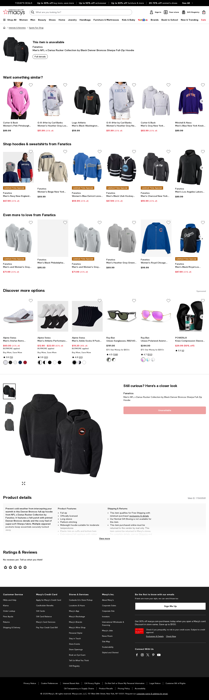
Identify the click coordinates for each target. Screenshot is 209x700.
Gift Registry (74, 666)
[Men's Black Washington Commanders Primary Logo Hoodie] (87, 100)
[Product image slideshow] (61, 436)
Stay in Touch (75, 638)
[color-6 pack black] (59, 362)
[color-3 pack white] (54, 362)
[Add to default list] (31, 85)
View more (104, 538)
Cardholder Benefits (44, 606)
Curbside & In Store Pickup (80, 600)
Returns (114, 537)
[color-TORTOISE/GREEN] (114, 360)
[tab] (9, 391)
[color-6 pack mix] (40, 362)
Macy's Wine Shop (77, 627)
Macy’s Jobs (107, 631)
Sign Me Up (170, 606)
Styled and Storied (110, 652)
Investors (106, 616)
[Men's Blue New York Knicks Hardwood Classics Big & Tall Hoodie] (190, 100)
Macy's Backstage (77, 616)
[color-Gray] (15, 362)
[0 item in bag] (204, 12)
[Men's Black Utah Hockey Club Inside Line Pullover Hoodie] (121, 167)
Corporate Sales (109, 606)
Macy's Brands (75, 622)
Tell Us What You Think (79, 660)
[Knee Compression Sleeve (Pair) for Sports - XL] (190, 316)
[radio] (5, 362)
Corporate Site (108, 611)
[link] (18, 126)
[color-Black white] (79, 362)
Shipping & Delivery (11, 627)
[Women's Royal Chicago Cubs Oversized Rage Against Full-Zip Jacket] (156, 238)
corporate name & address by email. (152, 694)
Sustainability (107, 647)
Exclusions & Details (155, 636)
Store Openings (76, 649)
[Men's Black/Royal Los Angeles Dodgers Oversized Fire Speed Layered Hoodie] (190, 238)
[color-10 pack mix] (45, 362)
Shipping (143, 534)
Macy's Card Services (45, 622)
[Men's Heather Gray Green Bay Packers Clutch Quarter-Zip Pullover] (121, 238)
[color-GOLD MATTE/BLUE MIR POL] (148, 360)
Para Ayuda (8, 616)
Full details (40, 56)
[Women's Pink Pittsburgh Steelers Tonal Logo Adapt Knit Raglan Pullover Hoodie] (18, 100)
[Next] (202, 101)
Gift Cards (40, 611)
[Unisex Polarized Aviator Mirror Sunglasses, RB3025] (156, 316)
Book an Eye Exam (77, 655)
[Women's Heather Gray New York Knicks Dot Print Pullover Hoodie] (121, 100)
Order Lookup (9, 611)
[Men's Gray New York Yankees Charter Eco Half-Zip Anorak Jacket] (156, 100)
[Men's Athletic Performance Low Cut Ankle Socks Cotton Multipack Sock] (52, 316)
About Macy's (108, 600)
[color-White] (5, 362)
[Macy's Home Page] (14, 12)
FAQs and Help (9, 600)
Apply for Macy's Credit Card (48, 600)
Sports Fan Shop (36, 28)
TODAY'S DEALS (23, 3)
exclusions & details (139, 516)
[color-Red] (25, 362)
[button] (53, 436)
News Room (107, 636)
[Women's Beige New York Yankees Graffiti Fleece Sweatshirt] (52, 167)
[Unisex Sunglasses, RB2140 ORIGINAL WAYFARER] (121, 316)
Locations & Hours (77, 606)
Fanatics (38, 46)
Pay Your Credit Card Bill (47, 627)
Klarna (6, 606)
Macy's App (74, 611)
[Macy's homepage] (4, 28)
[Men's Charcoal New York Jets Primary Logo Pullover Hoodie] (156, 167)
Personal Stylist (75, 633)
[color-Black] (10, 362)
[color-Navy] (20, 362)
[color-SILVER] (153, 360)
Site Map (106, 642)
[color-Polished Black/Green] (109, 360)
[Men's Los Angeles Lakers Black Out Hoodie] (190, 167)
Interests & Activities (17, 28)
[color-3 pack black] (50, 362)
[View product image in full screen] (23, 483)
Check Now (171, 636)
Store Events (74, 644)
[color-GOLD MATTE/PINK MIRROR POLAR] (143, 360)
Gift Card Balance (44, 616)
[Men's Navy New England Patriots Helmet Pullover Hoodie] (18, 167)
